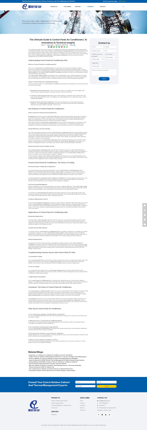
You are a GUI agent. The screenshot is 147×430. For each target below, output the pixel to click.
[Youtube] (105, 414)
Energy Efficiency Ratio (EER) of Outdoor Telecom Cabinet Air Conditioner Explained (53, 362)
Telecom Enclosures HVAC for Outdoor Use (41, 367)
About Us (82, 407)
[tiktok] (109, 414)
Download (53, 414)
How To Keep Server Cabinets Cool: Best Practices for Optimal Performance (51, 369)
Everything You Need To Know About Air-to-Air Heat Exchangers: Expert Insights (52, 370)
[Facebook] (98, 414)
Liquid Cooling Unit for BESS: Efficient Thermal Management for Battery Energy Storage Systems (56, 360)
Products (82, 403)
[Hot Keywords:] (123, 6)
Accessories (54, 407)
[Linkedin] (102, 414)
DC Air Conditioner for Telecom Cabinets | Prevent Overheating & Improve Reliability (53, 358)
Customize (82, 405)
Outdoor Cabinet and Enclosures (59, 400)
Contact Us (83, 410)
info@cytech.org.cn (104, 400)
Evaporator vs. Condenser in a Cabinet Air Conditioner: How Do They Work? (51, 355)
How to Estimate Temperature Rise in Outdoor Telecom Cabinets (47, 363)
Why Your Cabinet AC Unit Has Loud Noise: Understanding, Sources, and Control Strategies (55, 365)
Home (81, 400)
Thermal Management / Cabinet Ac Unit (61, 405)
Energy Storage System (57, 403)
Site (74, 45)
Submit (104, 78)
